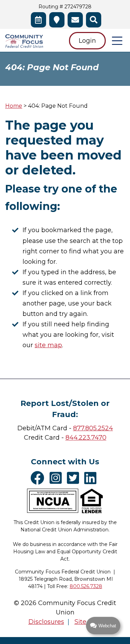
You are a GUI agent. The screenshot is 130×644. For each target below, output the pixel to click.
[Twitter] (75, 478)
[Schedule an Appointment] (38, 19)
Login (87, 40)
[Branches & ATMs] (56, 19)
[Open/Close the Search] (93, 19)
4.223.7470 (89, 437)
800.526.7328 (86, 586)
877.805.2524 (93, 428)
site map (48, 345)
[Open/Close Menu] (117, 40)
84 (69, 437)
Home (13, 106)
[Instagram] (57, 478)
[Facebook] (39, 478)
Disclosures (46, 622)
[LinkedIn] (92, 478)
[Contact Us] (75, 19)
